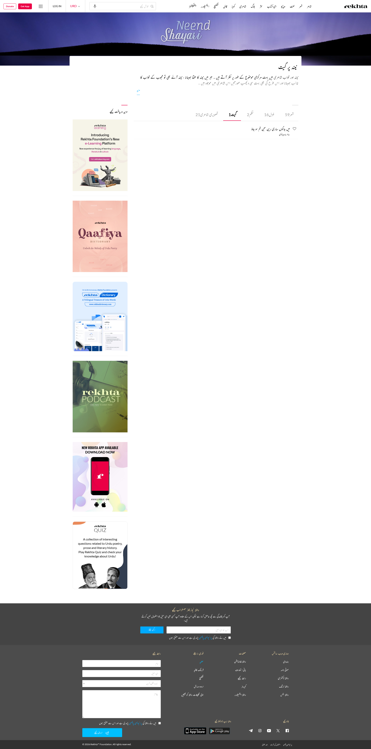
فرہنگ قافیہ (198, 670)
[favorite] (294, 129)
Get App (25, 6)
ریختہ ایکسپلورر (240, 695)
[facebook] (287, 730)
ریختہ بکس (284, 695)
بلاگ (253, 6)
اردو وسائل (198, 686)
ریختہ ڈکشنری (283, 678)
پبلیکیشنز (192, 6)
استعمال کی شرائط (275, 744)
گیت (232, 114)
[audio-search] (94, 6)
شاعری (242, 6)
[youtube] (269, 730)
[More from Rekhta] (40, 6)
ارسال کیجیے (98, 732)
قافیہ (225, 6)
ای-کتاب (271, 6)
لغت (292, 6)
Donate (10, 6)
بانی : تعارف (240, 670)
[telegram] (251, 730)
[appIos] (195, 730)
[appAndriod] (219, 730)
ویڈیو (283, 6)
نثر (261, 6)
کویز (233, 6)
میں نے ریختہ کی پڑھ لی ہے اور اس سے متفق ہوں (197, 637)
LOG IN (57, 6)
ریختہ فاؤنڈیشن (240, 661)
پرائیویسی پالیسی (205, 637)
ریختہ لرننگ (284, 686)
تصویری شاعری (207, 114)
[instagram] (260, 730)
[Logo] (356, 6)
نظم (250, 114)
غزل (269, 114)
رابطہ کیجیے (242, 678)
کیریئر (243, 686)
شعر (289, 114)
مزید (138, 90)
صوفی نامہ (285, 670)
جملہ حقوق (265, 744)
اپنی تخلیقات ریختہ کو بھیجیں (192, 695)
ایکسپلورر (205, 6)
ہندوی (286, 661)
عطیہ (201, 661)
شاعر (309, 6)
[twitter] (278, 730)
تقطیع (216, 6)
